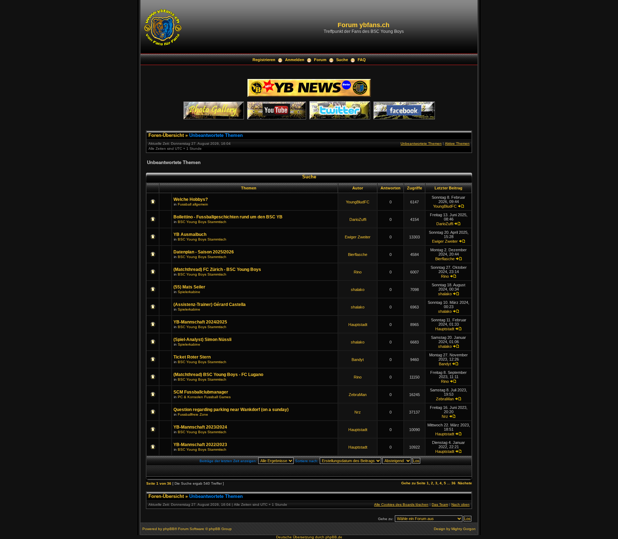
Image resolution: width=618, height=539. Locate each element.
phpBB (169, 529)
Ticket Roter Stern (192, 357)
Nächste (465, 483)
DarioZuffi (357, 219)
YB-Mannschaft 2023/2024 (200, 427)
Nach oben (460, 504)
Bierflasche (357, 254)
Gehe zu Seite (413, 483)
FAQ (362, 60)
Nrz (357, 412)
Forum (320, 60)
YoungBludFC (357, 202)
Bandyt (358, 359)
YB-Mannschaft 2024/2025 (200, 322)
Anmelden (294, 60)
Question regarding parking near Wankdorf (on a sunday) (231, 409)
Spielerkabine (189, 292)
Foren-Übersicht (166, 135)
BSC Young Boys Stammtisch (202, 222)
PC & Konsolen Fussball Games (204, 397)
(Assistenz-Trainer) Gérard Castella (209, 304)
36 (453, 483)
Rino (358, 272)
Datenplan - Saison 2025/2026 (203, 251)
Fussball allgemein (193, 204)
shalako (357, 289)
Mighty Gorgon (463, 529)
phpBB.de (333, 537)
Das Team (440, 504)
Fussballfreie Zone (193, 414)
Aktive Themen (457, 143)
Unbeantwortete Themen (216, 135)
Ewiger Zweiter (358, 237)
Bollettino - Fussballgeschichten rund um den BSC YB (228, 216)
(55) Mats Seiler (189, 287)
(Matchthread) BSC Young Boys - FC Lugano (218, 374)
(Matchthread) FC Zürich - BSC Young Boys (217, 269)
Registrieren (263, 60)
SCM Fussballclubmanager (200, 392)
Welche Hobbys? (190, 199)
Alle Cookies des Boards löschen (401, 504)
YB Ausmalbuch (189, 234)
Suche (342, 60)
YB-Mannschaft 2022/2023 (200, 444)
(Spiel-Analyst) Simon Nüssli (202, 339)
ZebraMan (358, 394)
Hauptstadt (357, 324)
